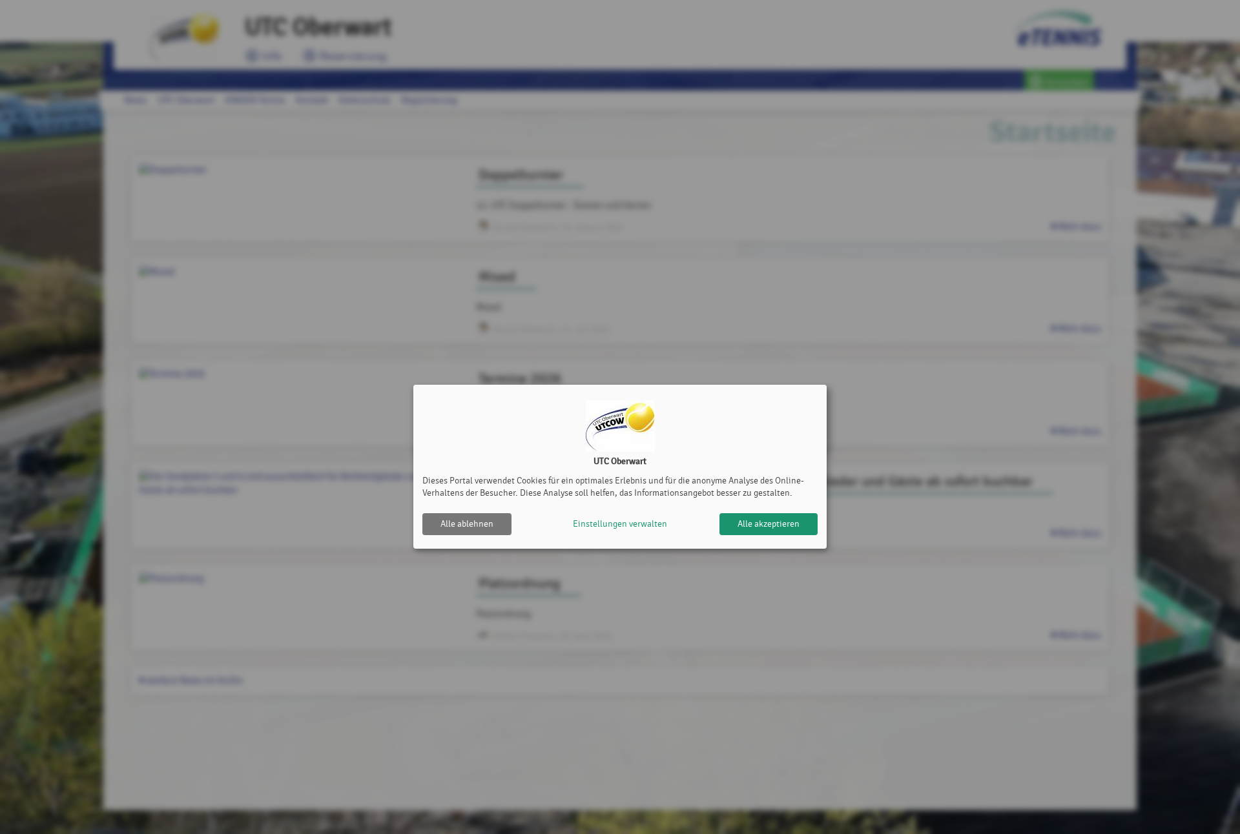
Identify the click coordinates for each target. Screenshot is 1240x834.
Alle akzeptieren (769, 524)
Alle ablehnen (466, 524)
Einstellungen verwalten (620, 524)
